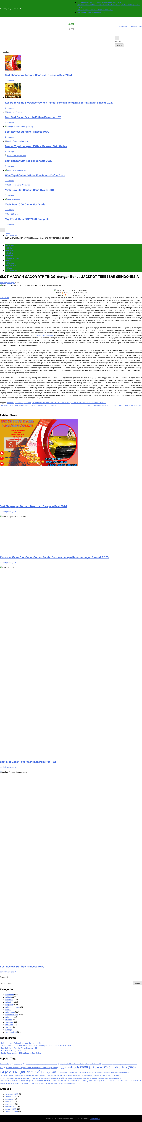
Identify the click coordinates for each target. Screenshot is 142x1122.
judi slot (8, 260)
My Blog (71, 24)
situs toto (39, 1080)
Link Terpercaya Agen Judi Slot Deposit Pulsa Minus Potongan (111, 1072)
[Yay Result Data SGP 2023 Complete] (12, 214)
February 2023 (11, 1107)
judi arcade (9, 245)
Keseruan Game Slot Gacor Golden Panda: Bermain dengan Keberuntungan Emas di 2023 (59, 102)
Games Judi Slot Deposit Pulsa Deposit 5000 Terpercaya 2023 (33, 1068)
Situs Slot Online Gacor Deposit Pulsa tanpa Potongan (16, 1080)
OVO (110, 1075)
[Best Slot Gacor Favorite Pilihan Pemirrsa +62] (13, 112)
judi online (9, 253)
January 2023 (10, 1109)
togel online (35, 1083)
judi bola (8, 248)
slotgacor (100, 1080)
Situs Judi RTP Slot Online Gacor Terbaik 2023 (78, 1078)
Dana (2, 1068)
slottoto (8, 1027)
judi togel (8, 268)
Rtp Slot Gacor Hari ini (44, 335)
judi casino (9, 250)
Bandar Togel (19, 1064)
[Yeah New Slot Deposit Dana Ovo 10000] (17, 185)
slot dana (65, 1080)
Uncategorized (11, 270)
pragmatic (118, 1075)
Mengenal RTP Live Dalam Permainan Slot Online (53, 1075)
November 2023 (11, 1094)
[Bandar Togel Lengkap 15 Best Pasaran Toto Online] (17, 141)
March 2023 (10, 1104)
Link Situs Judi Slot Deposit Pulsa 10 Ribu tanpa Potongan (75, 1072)
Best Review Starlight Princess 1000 (91, 12)
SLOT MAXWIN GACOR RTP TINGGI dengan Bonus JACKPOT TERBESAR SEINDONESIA (72, 403)
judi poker (9, 255)
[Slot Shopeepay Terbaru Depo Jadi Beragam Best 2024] (13, 70)
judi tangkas (10, 263)
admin (2, 283)
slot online (9, 1025)
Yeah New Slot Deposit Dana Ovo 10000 (29, 190)
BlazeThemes (95, 1119)
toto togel (45, 1083)
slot (56, 1081)
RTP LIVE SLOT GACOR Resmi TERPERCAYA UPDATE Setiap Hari (20, 1078)
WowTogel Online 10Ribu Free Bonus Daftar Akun (35, 175)
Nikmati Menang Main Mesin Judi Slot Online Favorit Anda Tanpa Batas (87, 1075)
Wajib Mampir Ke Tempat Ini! (70, 1083)
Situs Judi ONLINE (57, 1078)
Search (137, 983)
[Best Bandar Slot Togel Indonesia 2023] (15, 156)
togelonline (26, 1083)
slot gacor (9, 1022)
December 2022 (11, 1112)
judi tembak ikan (11, 265)
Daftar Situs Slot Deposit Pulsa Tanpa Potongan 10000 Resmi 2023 (120, 1064)
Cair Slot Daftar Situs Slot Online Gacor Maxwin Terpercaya (42, 1064)
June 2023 (9, 1099)
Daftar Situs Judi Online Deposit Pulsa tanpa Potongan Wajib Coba (80, 1064)
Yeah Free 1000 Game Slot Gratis (25, 204)
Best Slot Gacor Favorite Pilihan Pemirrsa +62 (95, 10)
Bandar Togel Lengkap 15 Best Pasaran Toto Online (36, 146)
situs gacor (45, 1078)
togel (18, 1083)
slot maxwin (112, 1081)
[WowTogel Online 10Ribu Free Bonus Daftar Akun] (15, 170)
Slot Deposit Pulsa (76, 1080)
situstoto (8, 1020)
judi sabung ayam (12, 258)
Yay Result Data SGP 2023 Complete (27, 219)
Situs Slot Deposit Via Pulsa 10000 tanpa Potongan (106, 1078)
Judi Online (4, 298)
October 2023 (10, 1097)
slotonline (137, 1080)
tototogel (8, 1030)
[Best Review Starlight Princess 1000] (19, 126)
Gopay (64, 1068)
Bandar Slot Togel (6, 1064)
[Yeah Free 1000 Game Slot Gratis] (15, 199)
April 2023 (9, 1102)
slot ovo (3, 1083)
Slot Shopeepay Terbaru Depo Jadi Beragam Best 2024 (99, 2)
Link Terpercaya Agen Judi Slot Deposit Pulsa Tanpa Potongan (19, 1075)
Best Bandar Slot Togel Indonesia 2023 (28, 160)
